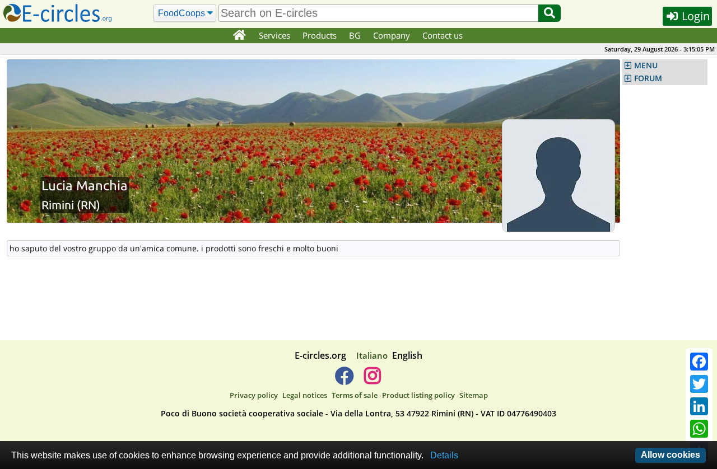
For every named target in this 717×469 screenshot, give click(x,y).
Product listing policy (418, 395)
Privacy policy (254, 395)
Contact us (442, 35)
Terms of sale (355, 395)
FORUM (648, 78)
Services (274, 35)
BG (355, 35)
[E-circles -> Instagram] (372, 380)
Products (319, 35)
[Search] (549, 13)
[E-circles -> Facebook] (344, 380)
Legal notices (304, 395)
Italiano (372, 355)
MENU (646, 65)
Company (391, 35)
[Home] (239, 36)
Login (694, 16)
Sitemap (473, 395)
